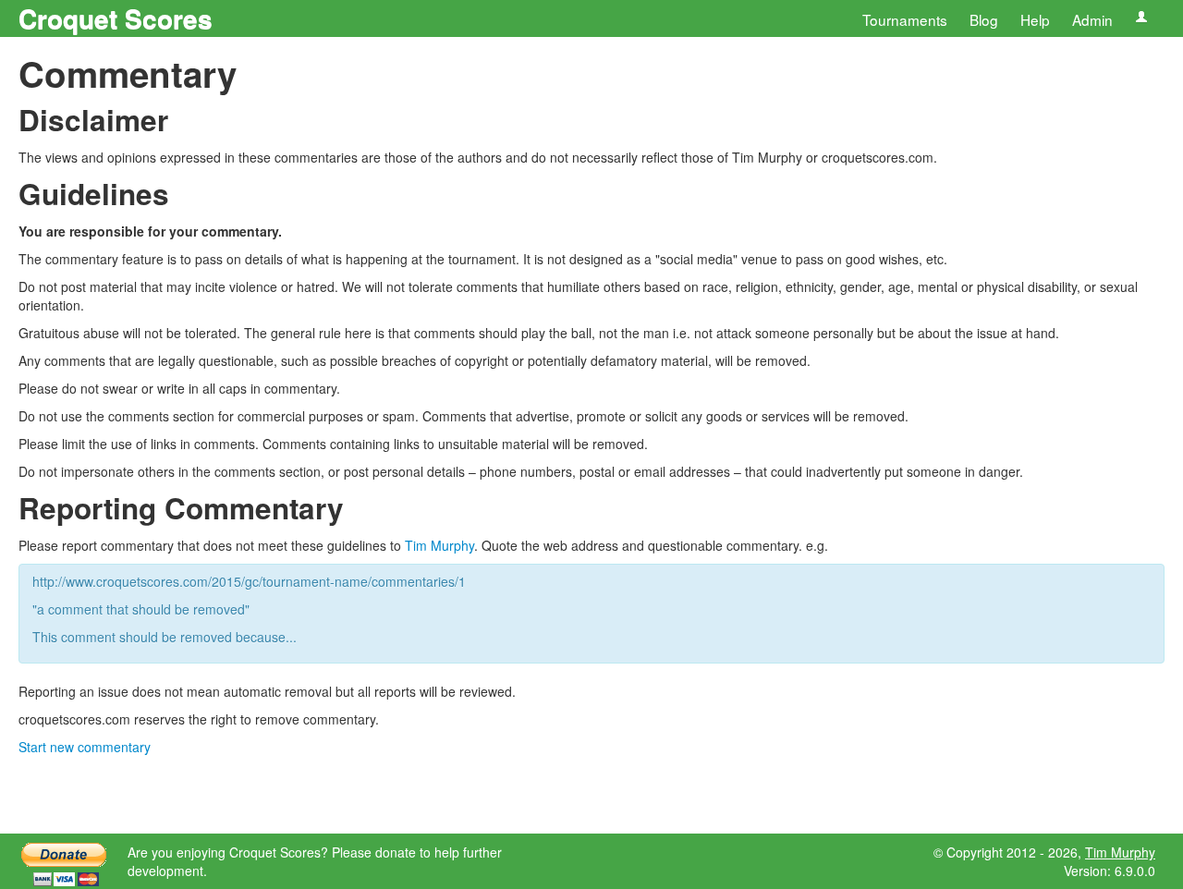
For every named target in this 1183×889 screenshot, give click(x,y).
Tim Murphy (439, 545)
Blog (984, 19)
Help (1035, 19)
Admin (1092, 19)
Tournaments (904, 19)
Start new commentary (84, 746)
